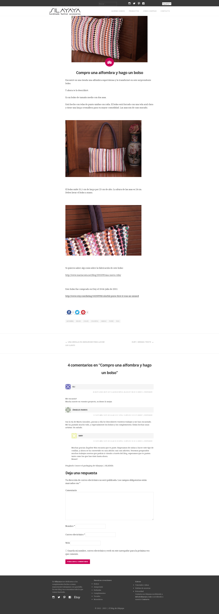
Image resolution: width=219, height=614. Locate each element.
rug (117, 321)
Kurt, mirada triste (141, 342)
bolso (78, 321)
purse (111, 321)
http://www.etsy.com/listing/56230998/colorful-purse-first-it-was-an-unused (102, 296)
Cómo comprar (150, 11)
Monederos (98, 599)
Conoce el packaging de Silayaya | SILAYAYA (93, 465)
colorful (94, 321)
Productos (134, 11)
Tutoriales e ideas (142, 585)
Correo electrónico (75, 534)
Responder (148, 392)
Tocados (97, 596)
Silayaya (120, 608)
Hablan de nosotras (142, 588)
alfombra (70, 321)
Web (67, 542)
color (86, 321)
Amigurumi (98, 587)
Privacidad (139, 591)
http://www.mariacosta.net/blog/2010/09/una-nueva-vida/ (93, 275)
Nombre (70, 526)
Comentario (71, 490)
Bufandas (97, 590)
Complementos (100, 593)
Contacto (165, 11)
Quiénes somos (118, 11)
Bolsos (96, 584)
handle (103, 321)
